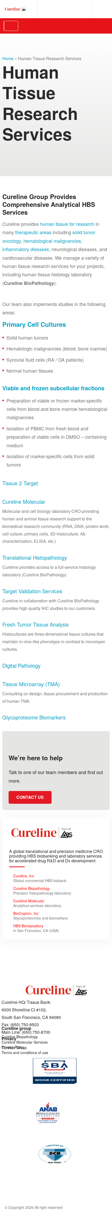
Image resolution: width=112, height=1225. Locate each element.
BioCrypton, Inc (26, 913)
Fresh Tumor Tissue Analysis (35, 624)
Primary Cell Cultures (34, 324)
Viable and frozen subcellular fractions (53, 388)
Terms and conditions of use (25, 1052)
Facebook (65, 9)
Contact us (30, 797)
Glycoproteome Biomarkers (34, 717)
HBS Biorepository (28, 925)
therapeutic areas (33, 232)
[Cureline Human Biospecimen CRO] (15, 9)
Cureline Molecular (23, 501)
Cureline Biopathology (31, 888)
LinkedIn (47, 9)
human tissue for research (67, 223)
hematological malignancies (52, 240)
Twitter (84, 9)
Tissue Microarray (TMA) (31, 684)
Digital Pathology (21, 665)
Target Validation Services (32, 591)
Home (8, 58)
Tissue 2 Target (20, 483)
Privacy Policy (13, 1047)
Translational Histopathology (34, 557)
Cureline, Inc (23, 875)
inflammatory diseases (25, 249)
